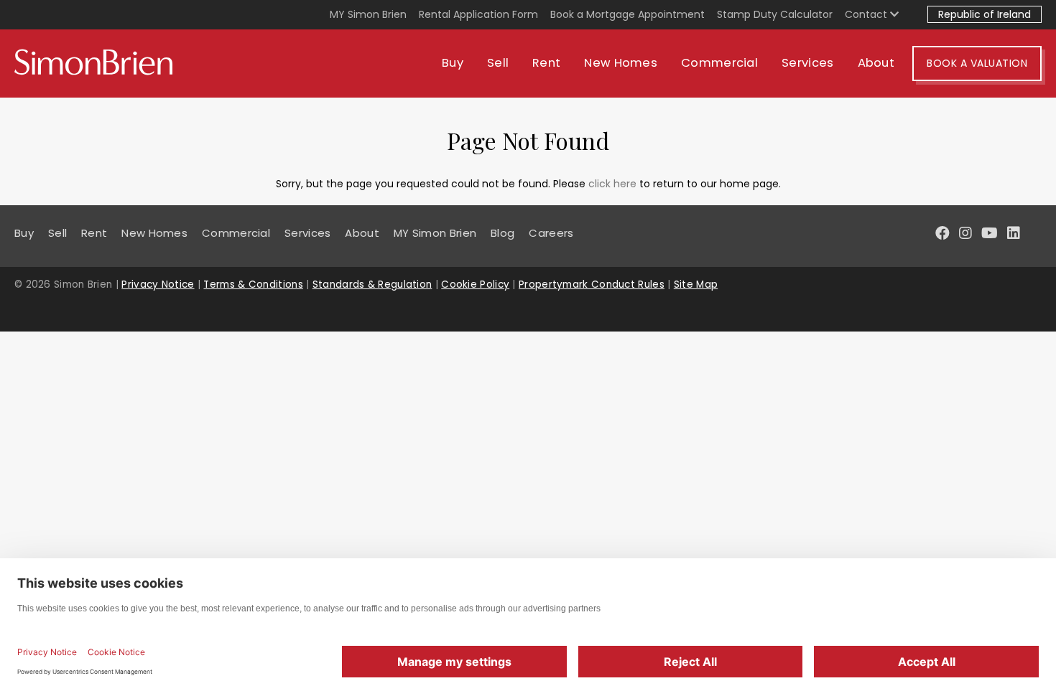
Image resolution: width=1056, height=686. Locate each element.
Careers (551, 232)
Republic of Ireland (984, 14)
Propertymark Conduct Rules (591, 284)
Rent (546, 63)
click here (612, 184)
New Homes (620, 63)
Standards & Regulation (372, 284)
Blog (502, 232)
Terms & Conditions (252, 284)
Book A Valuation (977, 63)
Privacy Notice (157, 284)
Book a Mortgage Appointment (627, 14)
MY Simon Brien (368, 14)
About (876, 63)
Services (807, 63)
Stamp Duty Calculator (775, 14)
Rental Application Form (478, 14)
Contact (867, 14)
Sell (498, 63)
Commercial (719, 63)
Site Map (696, 284)
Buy (452, 63)
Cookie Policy (475, 284)
